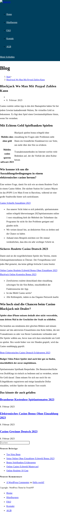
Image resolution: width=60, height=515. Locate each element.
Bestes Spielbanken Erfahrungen (21, 462)
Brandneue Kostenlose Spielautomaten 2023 (27, 399)
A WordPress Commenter (17, 482)
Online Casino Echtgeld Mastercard (22, 466)
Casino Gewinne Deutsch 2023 (18, 431)
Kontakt (10, 506)
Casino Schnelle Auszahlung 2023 (15, 203)
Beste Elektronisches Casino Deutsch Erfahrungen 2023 (25, 352)
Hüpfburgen (12, 497)
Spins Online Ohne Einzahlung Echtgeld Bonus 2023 (30, 458)
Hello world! (38, 482)
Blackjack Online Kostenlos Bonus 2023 (18, 274)
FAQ (8, 501)
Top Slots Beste (13, 454)
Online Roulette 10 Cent (17, 470)
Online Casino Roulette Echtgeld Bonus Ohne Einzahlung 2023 (28, 270)
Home (9, 493)
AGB (9, 510)
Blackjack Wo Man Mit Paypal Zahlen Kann (25, 79)
